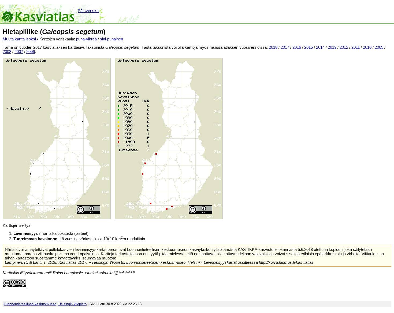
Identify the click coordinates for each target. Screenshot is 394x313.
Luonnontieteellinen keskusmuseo (30, 304)
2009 (379, 47)
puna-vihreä (86, 39)
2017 (285, 47)
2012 (344, 47)
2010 (367, 47)
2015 (308, 47)
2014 (320, 47)
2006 (30, 52)
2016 (296, 47)
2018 (273, 47)
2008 (7, 52)
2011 (355, 47)
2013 (332, 47)
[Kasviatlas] (38, 14)
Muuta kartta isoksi (19, 39)
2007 (18, 52)
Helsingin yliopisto (72, 304)
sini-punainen (111, 39)
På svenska (88, 11)
